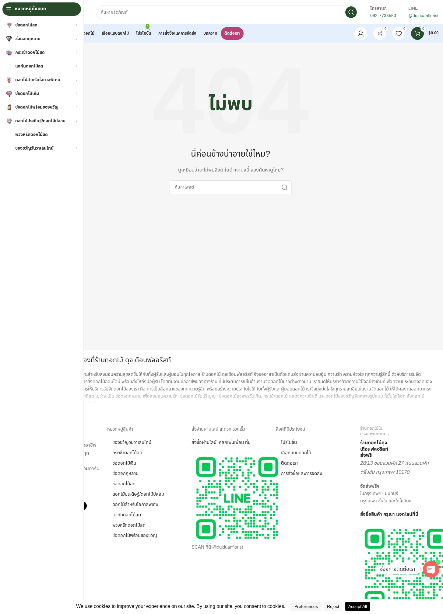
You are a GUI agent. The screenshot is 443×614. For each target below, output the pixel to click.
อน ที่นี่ (244, 442)
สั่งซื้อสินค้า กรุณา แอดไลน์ (386, 514)
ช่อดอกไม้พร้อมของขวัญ (134, 535)
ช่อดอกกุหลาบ (125, 473)
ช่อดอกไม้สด (123, 483)
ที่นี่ (415, 514)
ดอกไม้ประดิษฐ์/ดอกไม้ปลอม (138, 494)
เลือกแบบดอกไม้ (296, 452)
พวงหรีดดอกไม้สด (129, 525)
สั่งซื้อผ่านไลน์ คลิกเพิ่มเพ (215, 442)
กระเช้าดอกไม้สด (127, 452)
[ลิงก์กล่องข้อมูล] (399, 442)
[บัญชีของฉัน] (360, 33)
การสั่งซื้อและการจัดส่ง (301, 473)
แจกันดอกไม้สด (126, 515)
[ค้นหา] (351, 12)
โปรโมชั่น (289, 442)
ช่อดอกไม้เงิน (124, 463)
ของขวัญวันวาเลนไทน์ (131, 442)
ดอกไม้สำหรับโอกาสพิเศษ (135, 504)
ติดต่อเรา (289, 463)
